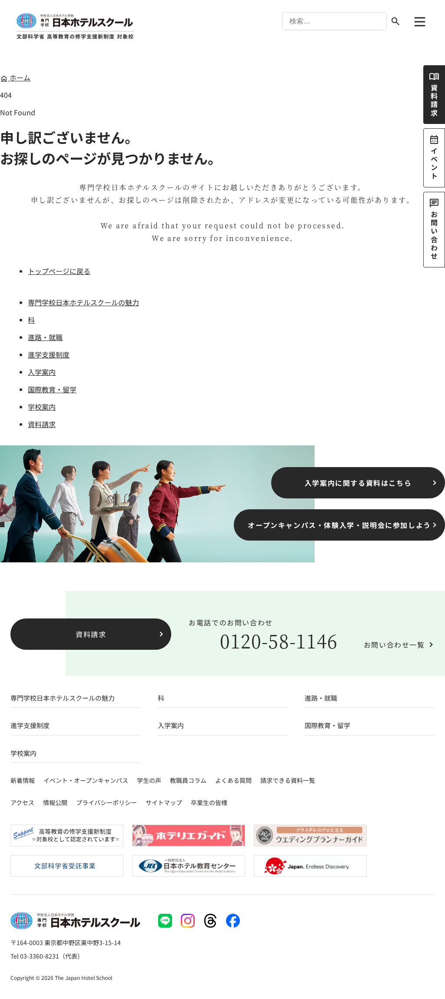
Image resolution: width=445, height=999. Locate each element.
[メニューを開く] (419, 21)
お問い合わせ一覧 (394, 644)
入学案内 (42, 372)
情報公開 (55, 802)
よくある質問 (233, 780)
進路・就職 (45, 337)
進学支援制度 (49, 354)
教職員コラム (188, 780)
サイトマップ (164, 802)
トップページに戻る (59, 271)
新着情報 (22, 780)
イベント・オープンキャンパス (85, 780)
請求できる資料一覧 (287, 780)
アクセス (22, 802)
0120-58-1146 (279, 641)
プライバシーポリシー (106, 802)
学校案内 (42, 406)
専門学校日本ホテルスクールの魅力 (83, 302)
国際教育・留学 (52, 389)
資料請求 (42, 424)
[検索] (395, 21)
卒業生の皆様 (209, 802)
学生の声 (149, 780)
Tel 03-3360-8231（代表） (46, 956)
